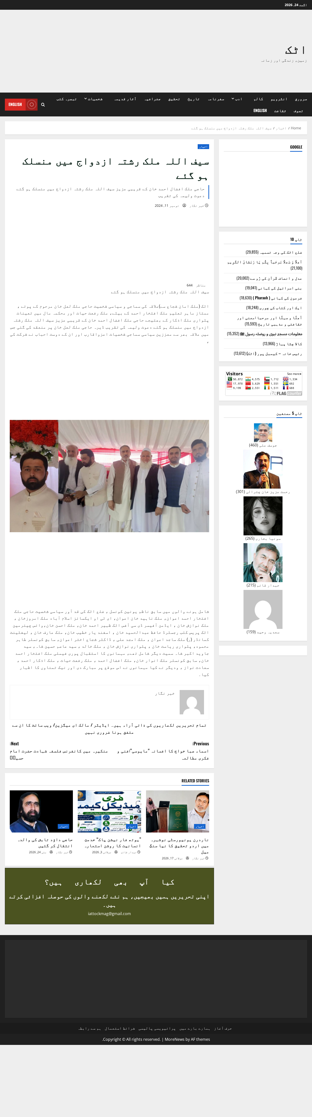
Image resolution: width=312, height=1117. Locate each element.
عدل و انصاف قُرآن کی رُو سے (276, 278)
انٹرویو (279, 98)
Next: (59, 750)
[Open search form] (43, 104)
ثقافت (280, 110)
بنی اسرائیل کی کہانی (280, 288)
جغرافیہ (152, 98)
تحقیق (174, 98)
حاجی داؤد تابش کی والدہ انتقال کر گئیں (45, 842)
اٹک (296, 48)
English (260, 110)
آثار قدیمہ (125, 98)
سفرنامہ (215, 98)
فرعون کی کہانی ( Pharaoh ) (277, 298)
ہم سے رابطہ (89, 1028)
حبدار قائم (129, 852)
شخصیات (95, 98)
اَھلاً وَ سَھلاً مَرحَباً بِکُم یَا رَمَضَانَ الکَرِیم (264, 262)
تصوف (298, 110)
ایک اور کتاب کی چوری (280, 307)
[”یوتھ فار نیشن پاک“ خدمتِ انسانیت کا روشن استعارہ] (109, 811)
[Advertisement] (94, 51)
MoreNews (175, 1039)
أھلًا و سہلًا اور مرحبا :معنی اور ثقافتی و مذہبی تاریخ (269, 320)
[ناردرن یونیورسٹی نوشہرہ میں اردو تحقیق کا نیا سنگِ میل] (177, 811)
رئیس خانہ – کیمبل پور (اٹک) (274, 353)
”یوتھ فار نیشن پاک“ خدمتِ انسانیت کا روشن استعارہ (112, 842)
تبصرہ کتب (67, 98)
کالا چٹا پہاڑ (289, 343)
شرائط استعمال (120, 1028)
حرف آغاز (223, 1028)
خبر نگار (196, 205)
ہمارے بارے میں (195, 1028)
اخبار (203, 146)
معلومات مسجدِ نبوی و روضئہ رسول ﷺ (271, 333)
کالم (258, 98)
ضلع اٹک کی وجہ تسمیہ (280, 252)
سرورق (301, 98)
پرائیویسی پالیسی (157, 1028)
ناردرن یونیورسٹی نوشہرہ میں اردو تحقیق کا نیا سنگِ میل (179, 845)
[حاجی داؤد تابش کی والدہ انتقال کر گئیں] (41, 811)
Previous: (163, 750)
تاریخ (194, 98)
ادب (239, 98)
